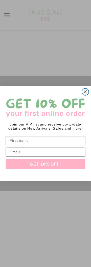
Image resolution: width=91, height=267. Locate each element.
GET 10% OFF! (45, 164)
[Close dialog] (85, 91)
